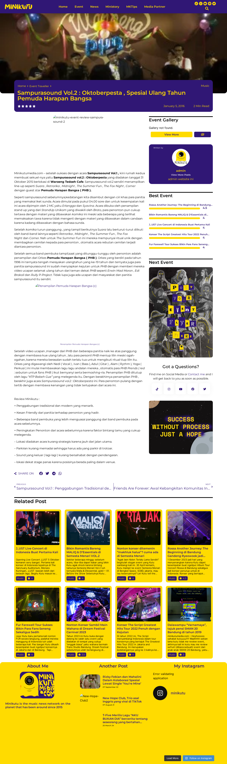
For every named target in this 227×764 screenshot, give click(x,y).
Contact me (196, 374)
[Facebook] (209, 3)
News (92, 6)
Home (57, 6)
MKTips (133, 6)
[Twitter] (214, 3)
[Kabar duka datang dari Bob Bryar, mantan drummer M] (164, 740)
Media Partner (156, 6)
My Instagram (189, 666)
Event (73, 6)
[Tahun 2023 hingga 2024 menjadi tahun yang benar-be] (213, 740)
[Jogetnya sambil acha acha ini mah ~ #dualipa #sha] (164, 716)
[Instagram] (201, 3)
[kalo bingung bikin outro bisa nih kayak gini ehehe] (189, 740)
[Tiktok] (196, 3)
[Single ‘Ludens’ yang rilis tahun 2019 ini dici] (189, 716)
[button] (207, 8)
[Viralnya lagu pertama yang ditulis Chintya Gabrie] (213, 716)
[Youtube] (205, 3)
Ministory (114, 6)
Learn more (47, 757)
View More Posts (181, 175)
